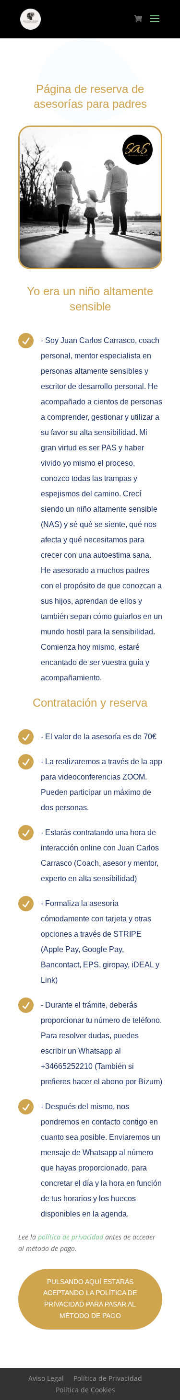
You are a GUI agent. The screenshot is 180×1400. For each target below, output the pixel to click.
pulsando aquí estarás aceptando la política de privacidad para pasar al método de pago (90, 1299)
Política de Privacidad (107, 1378)
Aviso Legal (46, 1378)
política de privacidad (70, 1236)
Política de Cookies (85, 1389)
